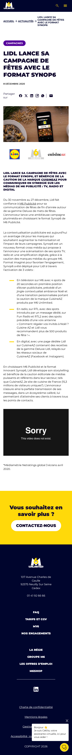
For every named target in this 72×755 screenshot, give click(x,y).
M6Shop (36, 671)
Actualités (25, 21)
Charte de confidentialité (36, 707)
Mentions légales (36, 717)
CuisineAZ (49, 179)
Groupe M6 (36, 656)
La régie (36, 649)
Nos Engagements (36, 633)
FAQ (36, 612)
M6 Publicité (27, 203)
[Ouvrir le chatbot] (64, 747)
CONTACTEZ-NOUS (36, 525)
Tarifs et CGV (36, 619)
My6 (36, 626)
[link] (21, 96)
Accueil (8, 21)
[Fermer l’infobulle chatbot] (67, 720)
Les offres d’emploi (36, 663)
